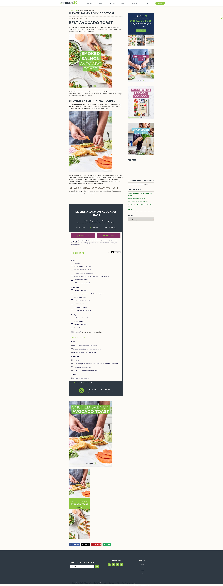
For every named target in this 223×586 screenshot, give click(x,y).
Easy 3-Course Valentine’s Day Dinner (138, 190)
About (123, 3)
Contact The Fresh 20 (111, 583)
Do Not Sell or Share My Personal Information (85, 583)
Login (142, 573)
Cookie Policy (119, 582)
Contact (142, 570)
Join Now (160, 3)
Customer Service (127, 583)
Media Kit (72, 582)
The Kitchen (112, 3)
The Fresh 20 (72, 10)
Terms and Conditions (91, 582)
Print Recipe (84, 236)
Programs (101, 3)
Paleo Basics (131, 198)
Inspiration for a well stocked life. (137, 187)
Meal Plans (89, 3)
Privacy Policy (107, 582)
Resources (134, 3)
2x (115, 252)
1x (112, 252)
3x (119, 252)
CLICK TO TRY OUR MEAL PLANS (144, 585)
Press (80, 582)
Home (142, 564)
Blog (77, 10)
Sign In (146, 3)
